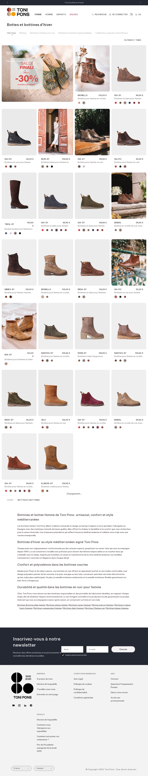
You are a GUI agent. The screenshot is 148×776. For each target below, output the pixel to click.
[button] (99, 14)
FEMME (10, 500)
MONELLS (82, 95)
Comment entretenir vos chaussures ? (48, 738)
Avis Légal (78, 679)
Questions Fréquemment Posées (122, 685)
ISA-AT (81, 159)
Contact (115, 679)
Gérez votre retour (119, 692)
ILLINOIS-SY (47, 483)
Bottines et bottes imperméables (75, 33)
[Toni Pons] (18, 12)
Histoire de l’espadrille (47, 684)
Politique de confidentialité (80, 691)
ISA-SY (117, 95)
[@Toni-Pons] (13, 705)
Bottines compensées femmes (48, 608)
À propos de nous (45, 679)
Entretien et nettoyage (47, 694)
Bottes (22, 33)
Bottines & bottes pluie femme (31, 605)
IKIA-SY (8, 354)
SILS (43, 420)
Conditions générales (83, 697)
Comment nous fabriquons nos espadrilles (44, 728)
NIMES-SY (9, 289)
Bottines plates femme (57, 605)
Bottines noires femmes (80, 605)
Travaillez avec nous (46, 689)
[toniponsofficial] (31, 705)
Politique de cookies (83, 684)
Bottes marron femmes (102, 605)
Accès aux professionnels (117, 699)
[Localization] (131, 14)
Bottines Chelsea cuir (95, 608)
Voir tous (11, 33)
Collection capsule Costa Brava (111, 33)
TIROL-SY (9, 224)
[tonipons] (25, 705)
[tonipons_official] (19, 705)
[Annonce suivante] (140, 2)
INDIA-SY (82, 289)
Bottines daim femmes (73, 608)
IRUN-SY (45, 159)
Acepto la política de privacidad (76, 655)
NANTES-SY (47, 353)
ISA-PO (8, 159)
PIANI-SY (82, 353)
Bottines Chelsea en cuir (42, 33)
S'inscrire (123, 649)
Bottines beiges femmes (117, 608)
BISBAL (117, 222)
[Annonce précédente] (7, 2)
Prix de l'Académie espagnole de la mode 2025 (47, 748)
